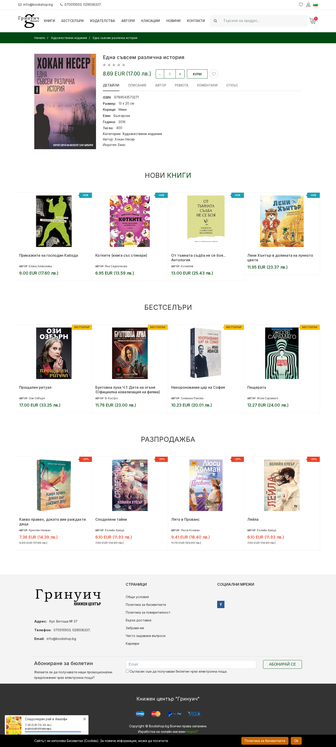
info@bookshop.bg (38, 4)
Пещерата (256, 387)
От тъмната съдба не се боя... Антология (198, 257)
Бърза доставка (138, 620)
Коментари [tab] (207, 85)
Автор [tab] (160, 85)
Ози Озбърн (37, 398)
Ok (296, 741)
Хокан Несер (125, 139)
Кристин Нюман (40, 530)
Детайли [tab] (111, 85)
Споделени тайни (111, 519)
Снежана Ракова (192, 398)
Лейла (253, 519)
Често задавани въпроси (145, 636)
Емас (122, 145)
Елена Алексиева (40, 266)
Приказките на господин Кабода (48, 255)
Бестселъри (72, 21)
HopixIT (192, 732)
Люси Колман (190, 530)
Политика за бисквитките (146, 605)
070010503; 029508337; (82, 4)
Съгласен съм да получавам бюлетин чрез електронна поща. (178, 671)
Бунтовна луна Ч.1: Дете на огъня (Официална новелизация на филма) (127, 389)
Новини (173, 21)
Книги (49, 21)
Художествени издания (142, 134)
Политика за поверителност (148, 612)
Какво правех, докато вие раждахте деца (52, 521)
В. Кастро (111, 398)
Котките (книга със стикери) (121, 255)
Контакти (196, 21)
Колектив (187, 266)
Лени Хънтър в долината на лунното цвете (280, 257)
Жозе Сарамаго (267, 398)
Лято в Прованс (185, 519)
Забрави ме (135, 628)
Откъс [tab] (232, 85)
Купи (197, 74)
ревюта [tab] (181, 85)
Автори (128, 21)
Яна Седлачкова (116, 266)
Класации (150, 21)
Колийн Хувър (114, 530)
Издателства (102, 21)
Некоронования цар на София (198, 387)
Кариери (132, 643)
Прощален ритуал (35, 387)
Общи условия (137, 597)
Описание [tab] (137, 85)
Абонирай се (282, 664)
